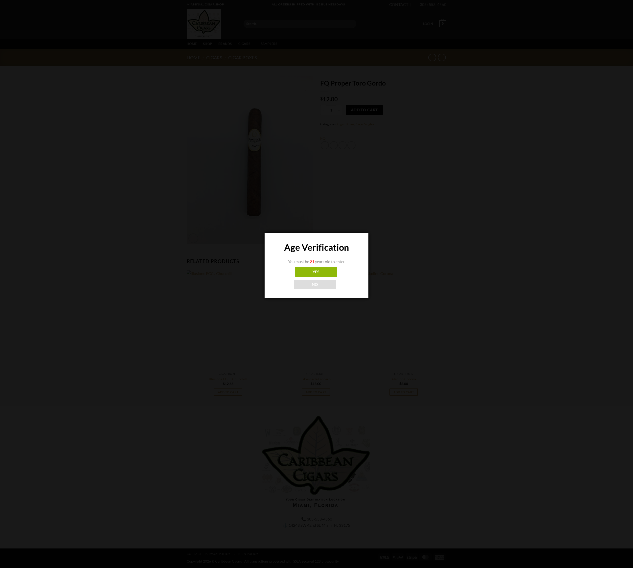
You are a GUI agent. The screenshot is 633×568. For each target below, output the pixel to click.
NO (315, 284)
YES (316, 272)
